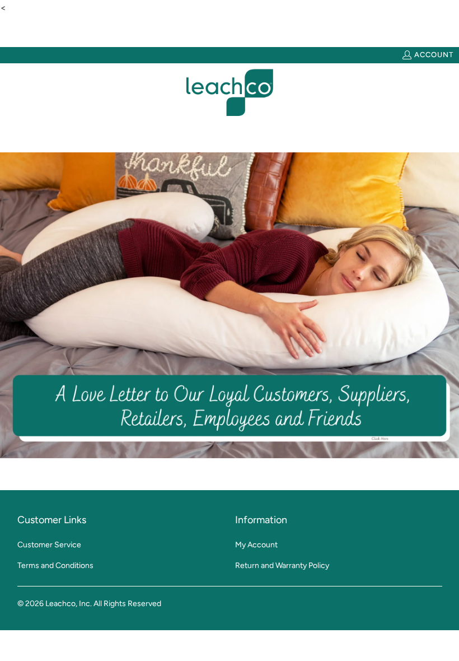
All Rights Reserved (127, 603)
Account (433, 54)
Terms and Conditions (55, 565)
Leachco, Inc (67, 603)
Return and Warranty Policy (282, 565)
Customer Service (49, 545)
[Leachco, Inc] (229, 92)
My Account (256, 545)
